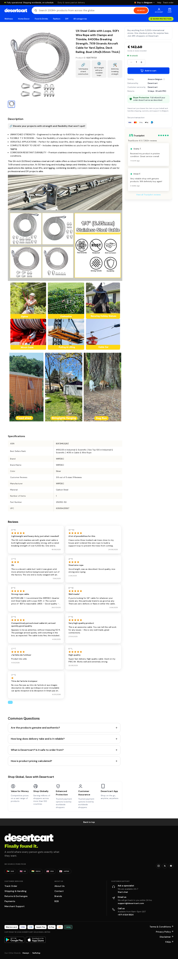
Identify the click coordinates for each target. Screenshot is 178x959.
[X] (164, 865)
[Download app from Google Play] (14, 940)
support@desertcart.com (131, 903)
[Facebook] (170, 865)
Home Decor (24, 19)
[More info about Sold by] (164, 79)
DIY (66, 19)
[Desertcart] (16, 10)
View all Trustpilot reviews (148, 194)
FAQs (169, 941)
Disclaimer (166, 936)
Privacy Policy (164, 931)
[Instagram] (158, 865)
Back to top (89, 822)
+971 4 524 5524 (126, 914)
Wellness (9, 19)
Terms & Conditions (161, 926)
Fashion (56, 19)
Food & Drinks (41, 19)
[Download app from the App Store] (36, 940)
